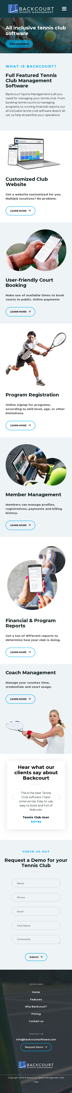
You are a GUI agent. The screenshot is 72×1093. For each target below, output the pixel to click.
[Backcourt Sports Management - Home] (31, 8)
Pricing (36, 1013)
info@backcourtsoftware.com (36, 1039)
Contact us (36, 1021)
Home (36, 992)
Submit (34, 957)
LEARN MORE (18, 211)
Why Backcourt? (36, 1006)
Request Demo (19, 44)
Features (36, 999)
